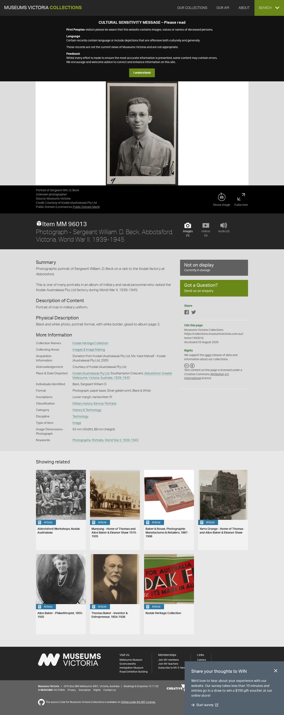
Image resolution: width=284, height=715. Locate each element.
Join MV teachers (168, 664)
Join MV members (168, 660)
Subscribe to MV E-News (172, 668)
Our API (222, 8)
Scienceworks (128, 664)
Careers (201, 660)
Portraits (110, 403)
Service (98, 403)
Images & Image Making (89, 349)
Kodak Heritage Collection (90, 343)
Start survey (205, 705)
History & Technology (87, 410)
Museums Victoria (43, 8)
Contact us (109, 690)
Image (77, 423)
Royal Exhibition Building (134, 671)
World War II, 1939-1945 (121, 440)
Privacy (72, 690)
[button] (269, 8)
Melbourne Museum (131, 660)
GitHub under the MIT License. (138, 702)
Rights (97, 690)
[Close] (275, 671)
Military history (82, 403)
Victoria (94, 377)
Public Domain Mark (86, 207)
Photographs (82, 440)
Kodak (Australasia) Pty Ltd (91, 373)
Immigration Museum (131, 668)
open (208, 355)
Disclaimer (85, 690)
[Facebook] (186, 313)
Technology (80, 416)
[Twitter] (193, 313)
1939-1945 (122, 377)
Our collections (192, 8)
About (243, 8)
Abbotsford (152, 373)
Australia (106, 377)
